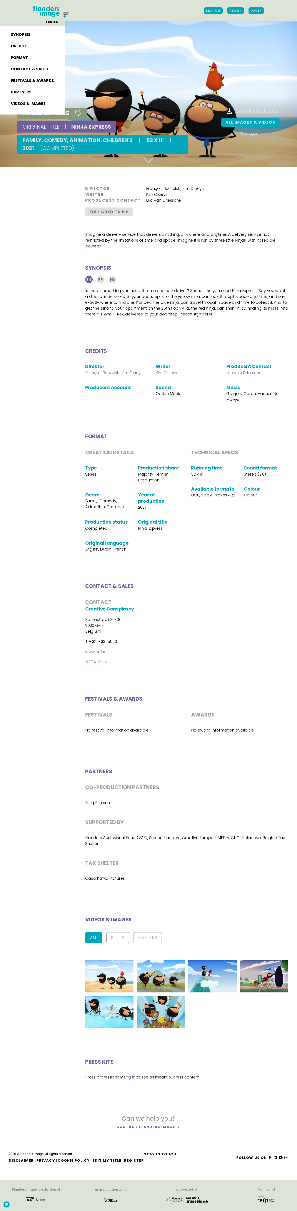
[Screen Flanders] (110, 1199)
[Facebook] (270, 1157)
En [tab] (88, 279)
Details (94, 662)
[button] (109, 976)
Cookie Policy (74, 1160)
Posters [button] (147, 937)
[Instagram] (286, 1157)
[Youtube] (281, 1157)
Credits (19, 46)
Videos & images (28, 103)
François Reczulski (163, 188)
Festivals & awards (32, 80)
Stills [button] (117, 937)
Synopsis (20, 34)
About (235, 10)
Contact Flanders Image (146, 1126)
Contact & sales (29, 69)
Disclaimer (21, 1160)
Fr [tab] (100, 279)
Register (134, 1160)
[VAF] (36, 1199)
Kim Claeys (193, 188)
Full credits (106, 211)
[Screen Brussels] (196, 1199)
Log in (129, 1077)
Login (256, 10)
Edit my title (107, 1160)
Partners (21, 92)
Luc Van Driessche (163, 200)
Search (213, 10)
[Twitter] (275, 1157)
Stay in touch (160, 1154)
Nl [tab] (112, 279)
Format (19, 57)
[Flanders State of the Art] (174, 1199)
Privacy (46, 1160)
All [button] (93, 937)
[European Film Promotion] (266, 1199)
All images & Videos (250, 122)
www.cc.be (95, 651)
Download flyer (256, 110)
